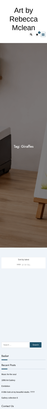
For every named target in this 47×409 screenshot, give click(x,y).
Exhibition (5, 386)
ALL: (28, 264)
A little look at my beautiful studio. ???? (18, 392)
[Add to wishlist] (42, 289)
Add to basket (23, 344)
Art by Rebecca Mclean (23, 19)
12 (23, 264)
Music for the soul (8, 374)
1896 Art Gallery (8, 380)
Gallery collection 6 (9, 398)
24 (25, 264)
